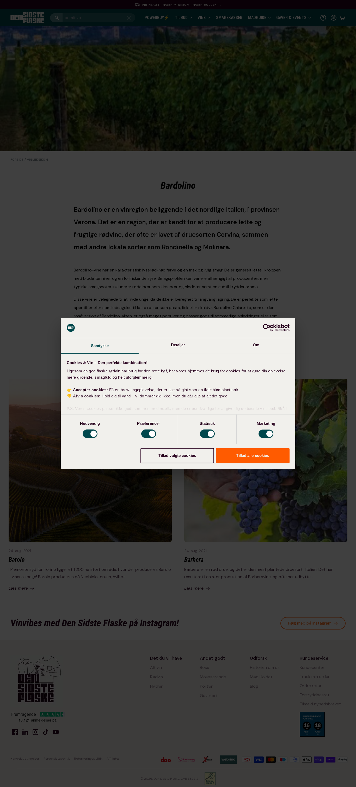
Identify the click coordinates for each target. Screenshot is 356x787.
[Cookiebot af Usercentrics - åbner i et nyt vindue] (267, 328)
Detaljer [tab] (178, 345)
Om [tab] (256, 345)
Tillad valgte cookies (177, 455)
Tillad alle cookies (252, 455)
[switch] (148, 434)
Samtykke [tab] (100, 345)
